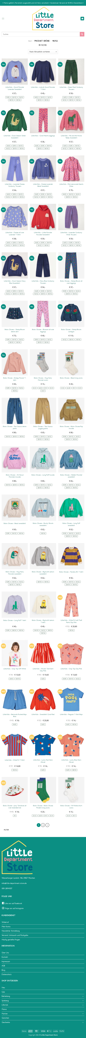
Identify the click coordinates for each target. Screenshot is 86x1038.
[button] (3, 18)
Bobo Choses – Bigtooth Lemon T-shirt (43, 621)
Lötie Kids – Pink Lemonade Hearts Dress (71, 185)
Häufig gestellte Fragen (11, 940)
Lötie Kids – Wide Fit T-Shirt (15, 760)
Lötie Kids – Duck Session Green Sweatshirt (15, 137)
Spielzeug (5, 1001)
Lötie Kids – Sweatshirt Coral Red (43, 714)
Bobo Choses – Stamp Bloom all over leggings (71, 282)
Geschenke (6, 1022)
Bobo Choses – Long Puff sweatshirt (71, 524)
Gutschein (5, 1018)
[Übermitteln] (82, 34)
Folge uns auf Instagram (14, 908)
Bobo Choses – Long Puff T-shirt (14, 620)
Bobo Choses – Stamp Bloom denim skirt (15, 331)
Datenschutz (7, 974)
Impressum (6, 961)
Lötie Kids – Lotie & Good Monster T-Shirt (43, 88)
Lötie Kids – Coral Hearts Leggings (43, 136)
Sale (3, 992)
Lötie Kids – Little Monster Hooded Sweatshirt (43, 234)
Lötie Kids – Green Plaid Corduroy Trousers (71, 88)
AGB (3, 966)
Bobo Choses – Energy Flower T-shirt (14, 379)
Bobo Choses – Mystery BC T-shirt (71, 572)
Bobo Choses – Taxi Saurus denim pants (14, 427)
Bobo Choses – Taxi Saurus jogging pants (42, 427)
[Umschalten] (83, 996)
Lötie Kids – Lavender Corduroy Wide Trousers (71, 234)
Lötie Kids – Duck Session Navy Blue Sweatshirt (15, 282)
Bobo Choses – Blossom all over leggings (43, 331)
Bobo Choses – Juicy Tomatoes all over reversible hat (14, 807)
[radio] (7, 97)
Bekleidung (6, 996)
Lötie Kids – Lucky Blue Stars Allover (71, 761)
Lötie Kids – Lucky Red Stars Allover (43, 761)
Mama (4, 1009)
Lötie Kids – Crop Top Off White (14, 669)
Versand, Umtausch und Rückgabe (15, 935)
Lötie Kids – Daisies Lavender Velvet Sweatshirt (43, 185)
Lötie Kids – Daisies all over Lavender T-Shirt (14, 234)
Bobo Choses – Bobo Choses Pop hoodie (71, 427)
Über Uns (5, 953)
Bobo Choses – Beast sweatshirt (15, 523)
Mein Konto (6, 927)
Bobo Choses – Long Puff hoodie (43, 475)
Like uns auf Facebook (13, 903)
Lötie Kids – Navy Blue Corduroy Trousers (43, 282)
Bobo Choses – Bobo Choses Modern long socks (43, 807)
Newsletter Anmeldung (11, 931)
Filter (6, 830)
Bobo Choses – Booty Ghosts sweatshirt (43, 524)
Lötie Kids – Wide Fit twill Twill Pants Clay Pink (71, 621)
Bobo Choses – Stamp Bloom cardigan (71, 331)
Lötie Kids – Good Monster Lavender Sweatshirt (14, 88)
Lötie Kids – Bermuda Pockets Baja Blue (15, 715)
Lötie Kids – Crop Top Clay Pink (71, 669)
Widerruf (5, 922)
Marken (5, 1014)
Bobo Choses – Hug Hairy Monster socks (43, 379)
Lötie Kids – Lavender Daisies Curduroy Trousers (15, 185)
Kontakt (5, 957)
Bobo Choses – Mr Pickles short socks (71, 807)
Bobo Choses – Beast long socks (71, 378)
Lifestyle (5, 1005)
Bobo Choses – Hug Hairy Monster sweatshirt (15, 573)
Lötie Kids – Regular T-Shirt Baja (71, 714)
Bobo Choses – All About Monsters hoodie (15, 476)
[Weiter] (47, 825)
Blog (3, 970)
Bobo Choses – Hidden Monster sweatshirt (71, 476)
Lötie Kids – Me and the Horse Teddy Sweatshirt (71, 137)
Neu (3, 987)
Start (30, 41)
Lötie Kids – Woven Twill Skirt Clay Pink (43, 670)
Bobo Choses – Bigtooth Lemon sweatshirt (43, 573)
